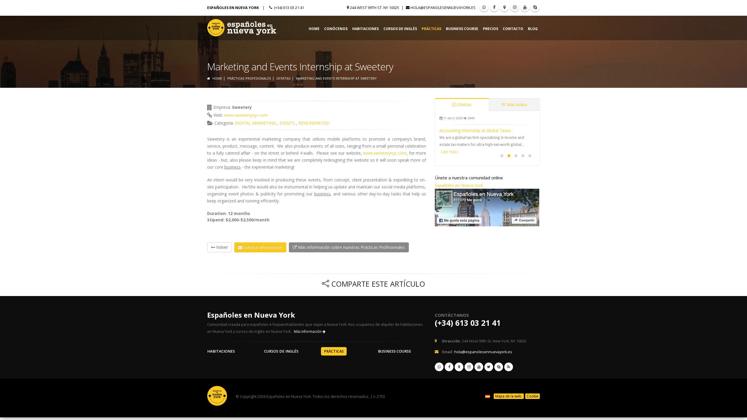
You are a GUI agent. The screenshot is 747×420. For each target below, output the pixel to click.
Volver (221, 247)
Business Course (462, 28)
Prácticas (431, 28)
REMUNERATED (313, 123)
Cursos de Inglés (400, 28)
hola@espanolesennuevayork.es (443, 7)
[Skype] (535, 7)
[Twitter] (488, 367)
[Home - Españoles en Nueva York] (242, 26)
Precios (490, 28)
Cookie (532, 396)
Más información (308, 331)
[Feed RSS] (514, 7)
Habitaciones (365, 28)
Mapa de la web (508, 396)
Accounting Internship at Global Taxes (475, 130)
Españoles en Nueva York (459, 185)
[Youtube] (525, 7)
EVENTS (287, 123)
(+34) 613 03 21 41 (468, 323)
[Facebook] (494, 7)
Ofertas (464, 104)
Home (314, 28)
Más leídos (516, 104)
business (232, 167)
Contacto (513, 28)
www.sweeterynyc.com (246, 115)
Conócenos (336, 28)
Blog (533, 28)
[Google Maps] (504, 7)
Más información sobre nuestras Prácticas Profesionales (351, 247)
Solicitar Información (262, 247)
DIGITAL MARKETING (255, 123)
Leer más (449, 151)
